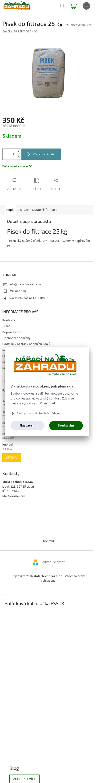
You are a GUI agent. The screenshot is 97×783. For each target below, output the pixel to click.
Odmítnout (47, 403)
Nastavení (27, 425)
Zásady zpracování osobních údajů (37, 413)
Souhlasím (66, 425)
